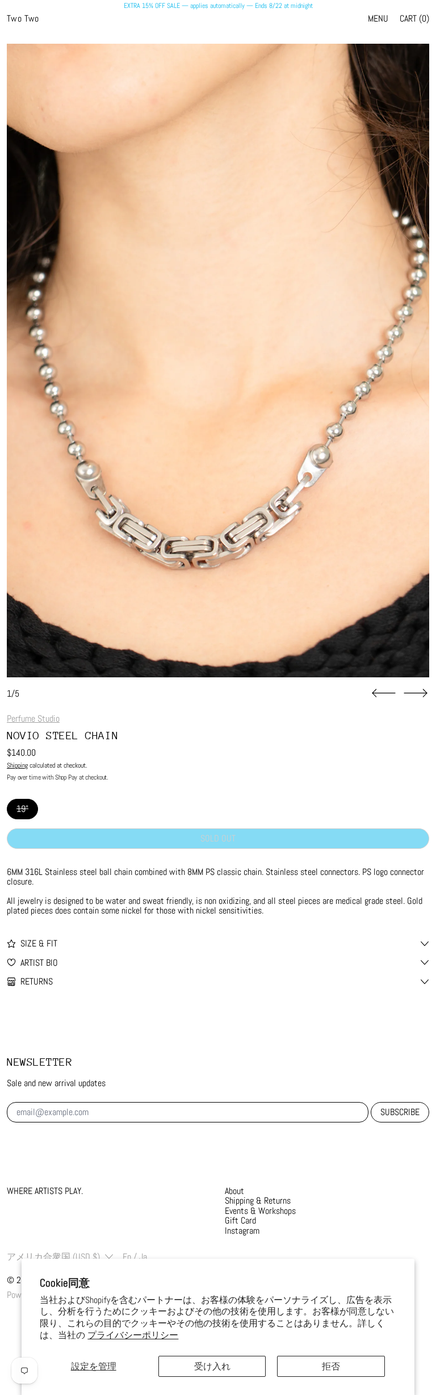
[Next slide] (415, 693)
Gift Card (240, 1220)
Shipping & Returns (258, 1201)
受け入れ (212, 1366)
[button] (218, 360)
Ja (143, 1257)
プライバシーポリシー (132, 1335)
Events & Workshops (260, 1211)
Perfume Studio (33, 718)
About (234, 1191)
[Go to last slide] (383, 693)
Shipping (17, 765)
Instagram (242, 1231)
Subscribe (400, 1112)
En (127, 1257)
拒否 (331, 1366)
